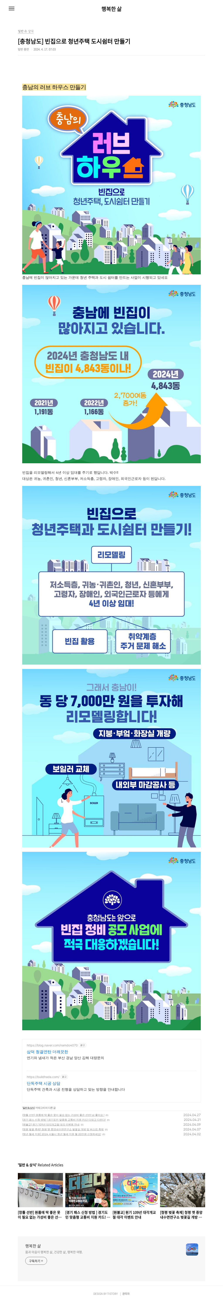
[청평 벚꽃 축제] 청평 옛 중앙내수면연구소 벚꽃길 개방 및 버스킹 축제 (63, 1129)
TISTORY (112, 1294)
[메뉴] (11, 8)
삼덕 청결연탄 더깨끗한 (47, 1051)
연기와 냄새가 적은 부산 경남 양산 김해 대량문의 (65, 1058)
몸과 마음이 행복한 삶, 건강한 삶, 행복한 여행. (54, 1252)
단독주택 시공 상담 (43, 1083)
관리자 (126, 1294)
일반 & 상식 (29, 1107)
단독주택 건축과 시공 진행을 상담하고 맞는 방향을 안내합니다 (76, 1089)
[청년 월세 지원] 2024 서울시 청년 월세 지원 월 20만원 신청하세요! (61, 1134)
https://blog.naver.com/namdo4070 (52, 1045)
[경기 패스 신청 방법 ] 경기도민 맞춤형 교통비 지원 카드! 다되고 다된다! (64, 1119)
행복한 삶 (111, 8)
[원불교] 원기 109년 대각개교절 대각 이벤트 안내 (50, 1124)
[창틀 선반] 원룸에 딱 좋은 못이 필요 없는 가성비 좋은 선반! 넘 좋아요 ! (63, 1115)
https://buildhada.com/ (43, 1077)
